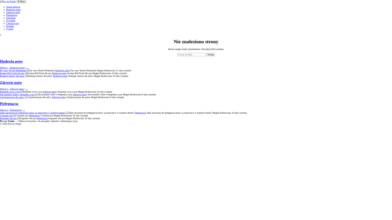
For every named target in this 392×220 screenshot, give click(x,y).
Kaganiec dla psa (8, 118)
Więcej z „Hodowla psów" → (14, 67)
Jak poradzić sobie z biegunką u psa (17, 94)
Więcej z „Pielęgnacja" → (12, 110)
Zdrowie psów (13, 12)
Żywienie (10, 20)
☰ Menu (21, 1)
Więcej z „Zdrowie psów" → (14, 89)
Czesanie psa (6, 115)
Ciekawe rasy (12, 23)
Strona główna (13, 7)
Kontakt (10, 26)
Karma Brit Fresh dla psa (12, 73)
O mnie (9, 29)
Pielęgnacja (11, 15)
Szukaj (210, 54)
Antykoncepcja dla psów (12, 97)
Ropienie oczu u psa (10, 91)
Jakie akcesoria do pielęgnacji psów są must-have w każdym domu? (33, 113)
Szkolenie (11, 18)
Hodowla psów (13, 9)
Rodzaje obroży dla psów (12, 76)
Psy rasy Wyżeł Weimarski (13, 70)
